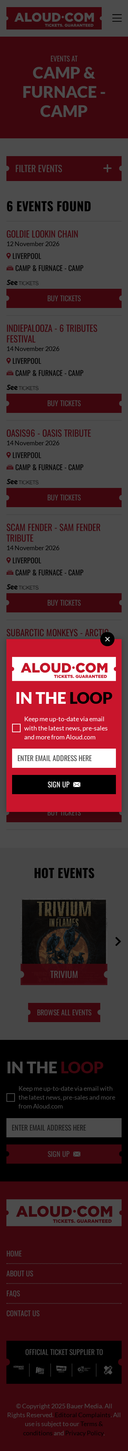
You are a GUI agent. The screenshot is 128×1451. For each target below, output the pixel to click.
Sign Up (64, 784)
